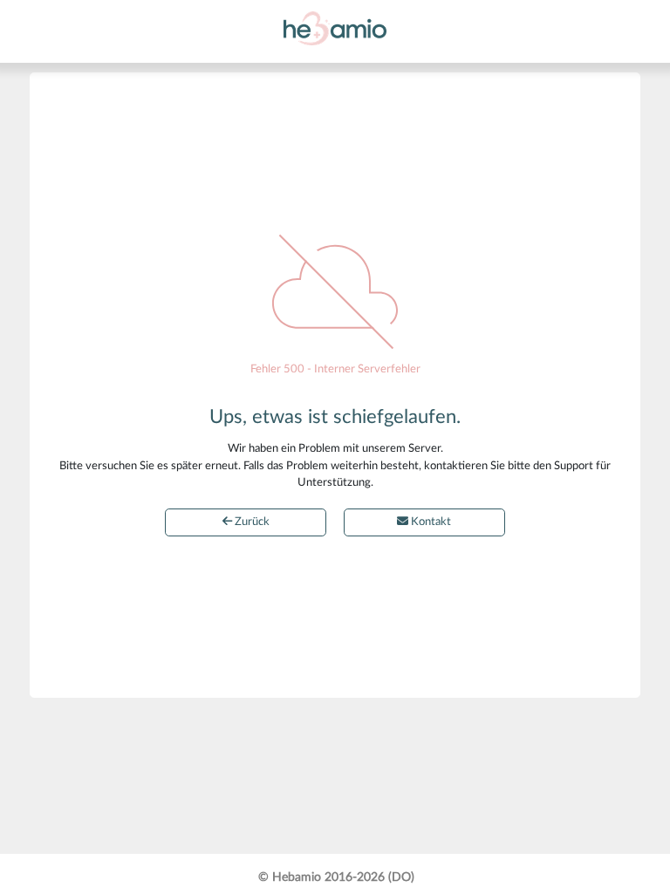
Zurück (251, 522)
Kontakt (429, 522)
